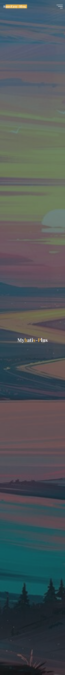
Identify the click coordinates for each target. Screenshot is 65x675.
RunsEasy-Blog (14, 6)
